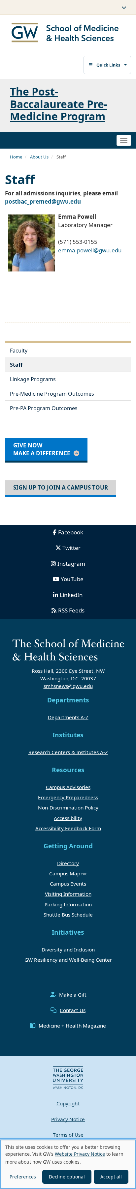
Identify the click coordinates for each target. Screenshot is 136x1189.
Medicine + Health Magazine (72, 1025)
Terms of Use (68, 1134)
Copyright (68, 1103)
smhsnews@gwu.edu (68, 686)
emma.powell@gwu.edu (90, 250)
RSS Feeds (71, 610)
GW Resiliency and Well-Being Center (68, 959)
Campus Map (64, 873)
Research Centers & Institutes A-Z (68, 752)
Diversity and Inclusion (68, 949)
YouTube (72, 579)
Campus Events (68, 883)
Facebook (70, 532)
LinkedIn (71, 595)
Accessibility (68, 818)
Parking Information (68, 904)
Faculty (18, 350)
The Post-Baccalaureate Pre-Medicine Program (58, 103)
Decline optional (67, 1177)
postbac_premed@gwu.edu (43, 201)
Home (16, 157)
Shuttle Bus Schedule (68, 914)
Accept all (111, 1177)
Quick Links (108, 65)
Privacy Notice (68, 1119)
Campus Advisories (68, 787)
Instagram (71, 563)
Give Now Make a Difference (41, 449)
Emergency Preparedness (68, 797)
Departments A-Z (68, 717)
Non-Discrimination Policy (68, 807)
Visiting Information (68, 894)
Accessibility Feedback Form (68, 828)
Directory (68, 863)
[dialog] (68, 1164)
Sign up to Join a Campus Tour (60, 487)
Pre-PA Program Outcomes (44, 408)
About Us (39, 157)
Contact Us (72, 1010)
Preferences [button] (23, 1177)
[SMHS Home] (65, 33)
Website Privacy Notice (80, 1154)
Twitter (71, 548)
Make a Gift (72, 994)
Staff (16, 364)
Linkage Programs (33, 379)
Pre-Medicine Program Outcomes (52, 393)
